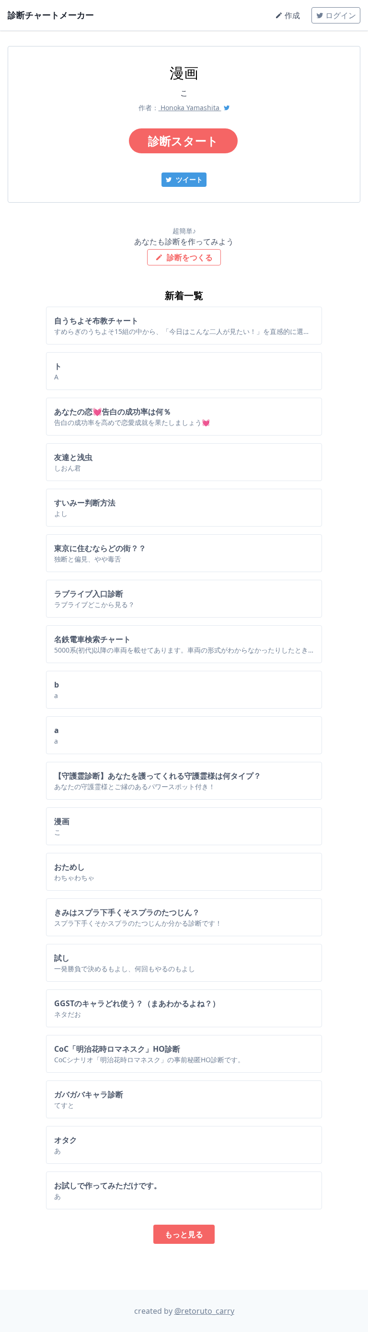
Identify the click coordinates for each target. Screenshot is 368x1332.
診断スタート (183, 141)
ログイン (339, 15)
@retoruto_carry (204, 1311)
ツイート (188, 179)
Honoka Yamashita (190, 107)
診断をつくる (189, 257)
